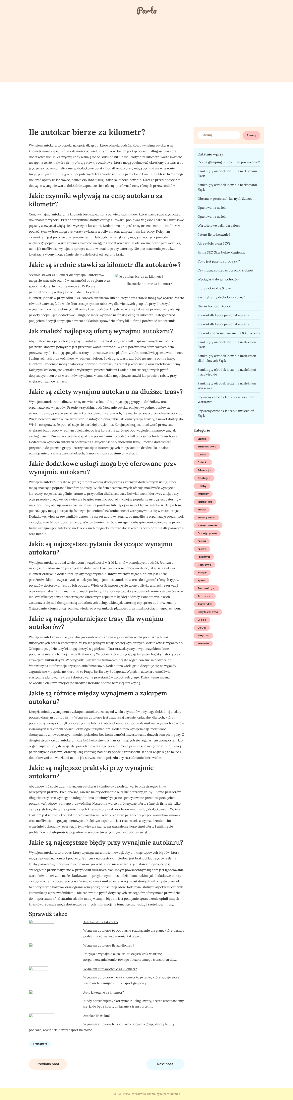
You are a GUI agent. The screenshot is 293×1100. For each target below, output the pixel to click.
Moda (202, 509)
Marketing (205, 502)
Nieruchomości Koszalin (216, 306)
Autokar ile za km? (96, 1016)
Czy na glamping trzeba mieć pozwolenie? (229, 162)
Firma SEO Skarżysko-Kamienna (221, 252)
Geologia (204, 478)
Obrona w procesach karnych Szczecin (227, 199)
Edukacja (204, 470)
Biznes (202, 439)
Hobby (202, 486)
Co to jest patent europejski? (219, 261)
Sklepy (202, 572)
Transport (40, 1044)
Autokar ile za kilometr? (100, 922)
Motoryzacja (206, 517)
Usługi (202, 628)
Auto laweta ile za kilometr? (103, 992)
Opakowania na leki (212, 207)
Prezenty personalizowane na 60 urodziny (229, 333)
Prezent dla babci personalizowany (223, 315)
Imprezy (203, 494)
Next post (165, 1064)
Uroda (202, 620)
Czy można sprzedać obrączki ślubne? (226, 270)
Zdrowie (203, 643)
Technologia (206, 588)
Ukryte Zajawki (208, 612)
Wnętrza (203, 635)
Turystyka (205, 604)
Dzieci (202, 454)
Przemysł (204, 557)
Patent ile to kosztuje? (214, 234)
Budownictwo (207, 446)
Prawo (202, 549)
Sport (201, 580)
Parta (146, 10)
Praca (202, 541)
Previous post (48, 1064)
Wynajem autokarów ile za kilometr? (110, 969)
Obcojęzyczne (207, 533)
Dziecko (203, 462)
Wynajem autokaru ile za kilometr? (109, 945)
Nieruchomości (208, 525)
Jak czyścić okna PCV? (214, 243)
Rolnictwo (204, 565)
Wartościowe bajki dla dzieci (219, 225)
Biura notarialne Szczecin (217, 288)
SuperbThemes (170, 1094)
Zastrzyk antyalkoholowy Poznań (222, 297)
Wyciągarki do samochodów (218, 279)
